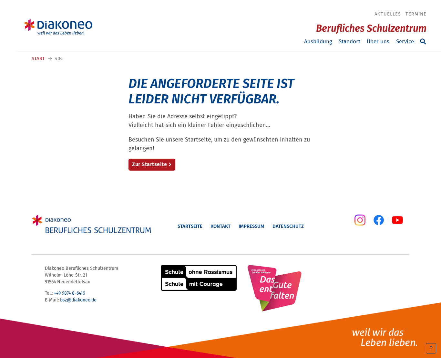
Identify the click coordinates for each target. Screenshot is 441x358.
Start (38, 58)
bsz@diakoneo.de (78, 300)
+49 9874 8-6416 (69, 293)
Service (405, 41)
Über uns (378, 41)
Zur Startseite (149, 164)
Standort (349, 41)
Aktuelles (387, 14)
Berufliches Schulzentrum (371, 28)
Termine (415, 14)
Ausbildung (318, 41)
